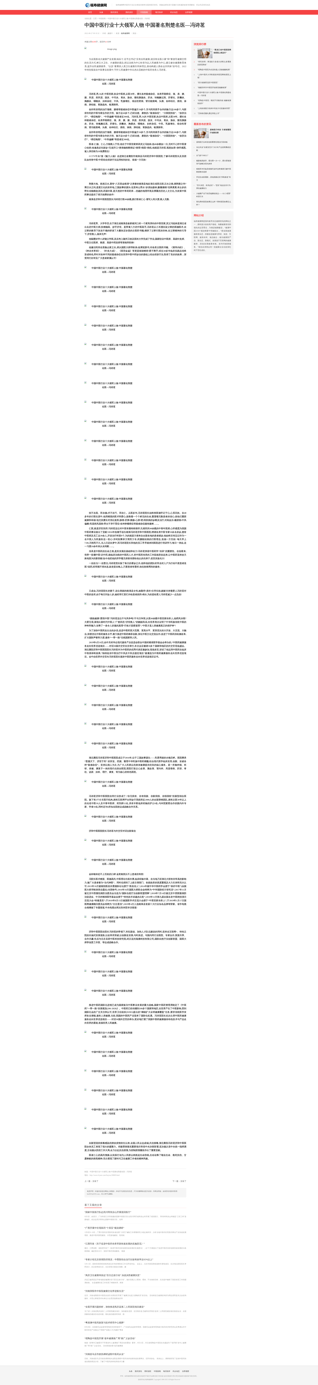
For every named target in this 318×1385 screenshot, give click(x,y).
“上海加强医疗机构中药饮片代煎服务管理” (214, 108)
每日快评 (159, 12)
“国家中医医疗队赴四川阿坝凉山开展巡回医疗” (107, 1212)
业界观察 (189, 12)
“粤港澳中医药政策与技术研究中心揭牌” (104, 1322)
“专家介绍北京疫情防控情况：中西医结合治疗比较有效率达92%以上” (118, 1259)
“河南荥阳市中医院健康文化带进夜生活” (104, 1291)
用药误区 (129, 12)
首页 (90, 12)
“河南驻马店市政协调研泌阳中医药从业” (104, 1354)
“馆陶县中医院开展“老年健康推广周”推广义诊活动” (109, 1338)
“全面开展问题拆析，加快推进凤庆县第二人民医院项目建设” (114, 1307)
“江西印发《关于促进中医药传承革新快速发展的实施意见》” (114, 1243)
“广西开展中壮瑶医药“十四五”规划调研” (104, 1228)
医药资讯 (114, 12)
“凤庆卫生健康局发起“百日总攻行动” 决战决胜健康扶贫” (112, 1275)
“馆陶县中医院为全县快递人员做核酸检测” (214, 70)
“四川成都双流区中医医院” (208, 83)
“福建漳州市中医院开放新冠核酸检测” (212, 87)
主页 (95, 19)
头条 (101, 12)
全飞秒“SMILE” (202, 155)
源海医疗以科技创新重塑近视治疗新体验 (212, 142)
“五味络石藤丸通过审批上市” (209, 113)
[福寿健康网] (96, 7)
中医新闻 (144, 12)
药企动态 (174, 12)
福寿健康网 (125, 33)
